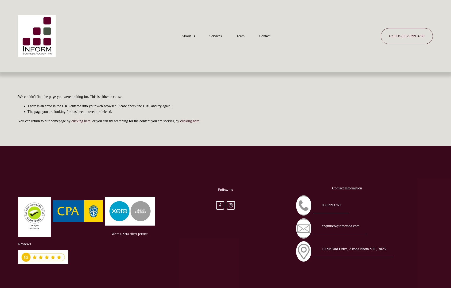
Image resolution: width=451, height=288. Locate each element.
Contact (264, 36)
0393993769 (331, 205)
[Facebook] (220, 205)
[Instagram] (231, 205)
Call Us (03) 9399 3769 (406, 36)
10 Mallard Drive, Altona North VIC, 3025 (354, 249)
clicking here (80, 121)
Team (240, 36)
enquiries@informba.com (340, 226)
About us (188, 36)
